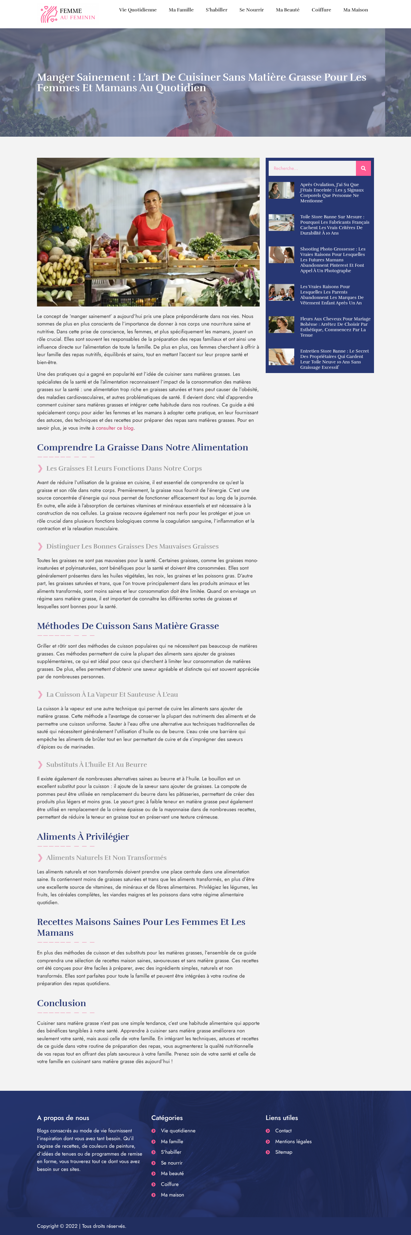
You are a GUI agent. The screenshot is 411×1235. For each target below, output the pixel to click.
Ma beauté (288, 10)
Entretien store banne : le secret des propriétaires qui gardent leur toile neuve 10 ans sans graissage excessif (334, 359)
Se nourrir (251, 10)
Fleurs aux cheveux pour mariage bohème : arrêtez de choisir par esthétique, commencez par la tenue (335, 327)
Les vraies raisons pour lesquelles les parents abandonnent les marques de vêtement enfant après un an (332, 295)
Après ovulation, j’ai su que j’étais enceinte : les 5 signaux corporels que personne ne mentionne (332, 193)
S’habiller (216, 10)
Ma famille (181, 10)
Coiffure (321, 10)
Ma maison (355, 10)
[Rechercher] (363, 168)
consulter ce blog (115, 427)
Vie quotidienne (138, 10)
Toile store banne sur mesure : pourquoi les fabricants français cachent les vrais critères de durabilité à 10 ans (334, 225)
